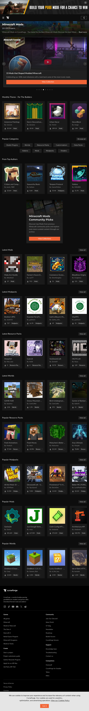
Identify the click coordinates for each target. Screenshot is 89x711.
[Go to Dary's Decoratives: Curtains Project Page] (35, 116)
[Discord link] (17, 606)
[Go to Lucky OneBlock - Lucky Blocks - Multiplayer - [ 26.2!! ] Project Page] (57, 563)
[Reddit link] (25, 606)
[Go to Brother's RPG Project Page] (12, 311)
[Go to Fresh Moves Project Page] (35, 437)
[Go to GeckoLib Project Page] (12, 521)
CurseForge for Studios (53, 668)
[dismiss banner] (85, 2)
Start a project (8, 652)
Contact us (49, 656)
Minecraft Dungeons (10, 640)
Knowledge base (51, 649)
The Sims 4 (7, 629)
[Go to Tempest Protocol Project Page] (57, 178)
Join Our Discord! (52, 618)
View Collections (44, 239)
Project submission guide (11, 656)
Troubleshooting (51, 652)
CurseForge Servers (52, 640)
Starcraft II (7, 633)
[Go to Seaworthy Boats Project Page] (35, 178)
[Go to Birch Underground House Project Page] (57, 395)
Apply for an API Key (10, 663)
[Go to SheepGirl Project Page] (12, 353)
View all (83, 250)
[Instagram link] (4, 606)
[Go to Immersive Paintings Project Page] (12, 116)
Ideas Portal (50, 622)
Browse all (82, 139)
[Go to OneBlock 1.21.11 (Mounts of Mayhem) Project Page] (35, 563)
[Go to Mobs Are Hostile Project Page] (12, 269)
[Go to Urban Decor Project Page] (57, 116)
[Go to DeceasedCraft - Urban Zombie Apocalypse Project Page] (35, 479)
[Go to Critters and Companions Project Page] (12, 178)
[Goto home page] (8, 17)
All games (6, 618)
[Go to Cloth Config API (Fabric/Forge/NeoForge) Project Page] (57, 521)
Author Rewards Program (11, 660)
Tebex (48, 672)
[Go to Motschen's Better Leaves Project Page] (57, 437)
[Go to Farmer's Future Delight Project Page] (35, 269)
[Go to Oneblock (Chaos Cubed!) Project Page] (12, 563)
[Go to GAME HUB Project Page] (12, 395)
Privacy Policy (7, 687)
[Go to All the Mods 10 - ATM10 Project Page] (12, 479)
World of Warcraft (9, 626)
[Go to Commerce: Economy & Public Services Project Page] (57, 269)
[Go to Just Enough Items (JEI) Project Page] (35, 521)
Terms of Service (8, 683)
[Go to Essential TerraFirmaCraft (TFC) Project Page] (35, 311)
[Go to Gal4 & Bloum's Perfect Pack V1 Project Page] (57, 311)
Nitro (47, 676)
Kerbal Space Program (10, 636)
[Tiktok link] (9, 606)
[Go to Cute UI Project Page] (35, 353)
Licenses (6, 690)
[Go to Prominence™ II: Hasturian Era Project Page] (57, 479)
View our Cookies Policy (60, 700)
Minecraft (6, 622)
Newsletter (49, 629)
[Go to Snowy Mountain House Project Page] (35, 395)
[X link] (21, 606)
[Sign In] (84, 17)
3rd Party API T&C (9, 667)
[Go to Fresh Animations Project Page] (12, 437)
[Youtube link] (13, 606)
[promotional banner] (44, 7)
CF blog (48, 626)
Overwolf (49, 665)
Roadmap (49, 633)
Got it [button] (44, 706)
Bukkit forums (50, 636)
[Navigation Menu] (3, 18)
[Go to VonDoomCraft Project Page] (57, 353)
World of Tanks (8, 644)
